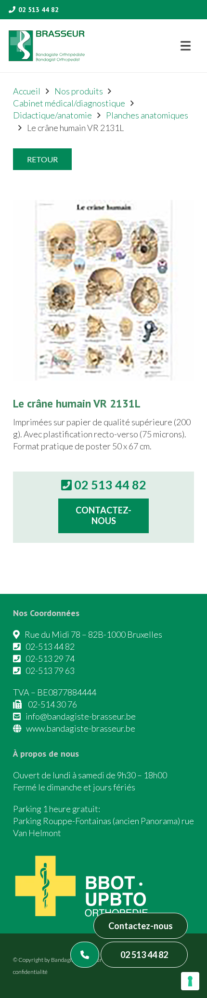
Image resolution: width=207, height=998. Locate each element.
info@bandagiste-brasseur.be (81, 716)
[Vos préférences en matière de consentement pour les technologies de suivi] (190, 981)
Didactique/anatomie (52, 115)
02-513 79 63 (50, 670)
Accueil (26, 91)
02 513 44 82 (144, 954)
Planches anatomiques (147, 115)
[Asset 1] (47, 46)
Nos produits (78, 91)
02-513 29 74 (50, 658)
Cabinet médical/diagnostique (69, 103)
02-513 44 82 (50, 646)
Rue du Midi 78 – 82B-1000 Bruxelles (93, 634)
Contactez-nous (140, 925)
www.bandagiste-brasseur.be (80, 728)
